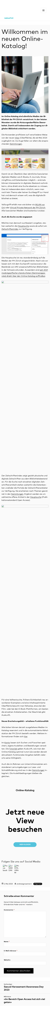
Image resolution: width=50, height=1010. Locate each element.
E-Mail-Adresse (10, 951)
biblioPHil (8, 18)
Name (7, 941)
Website (7, 960)
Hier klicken (25, 844)
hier (25, 737)
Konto (7, 743)
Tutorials (13, 749)
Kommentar (9, 910)
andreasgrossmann (24, 884)
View (17, 138)
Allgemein (37, 884)
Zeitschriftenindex (10, 229)
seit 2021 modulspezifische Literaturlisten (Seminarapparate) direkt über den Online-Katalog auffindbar (25, 273)
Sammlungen (16, 144)
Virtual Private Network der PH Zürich (27, 208)
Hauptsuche (23, 226)
